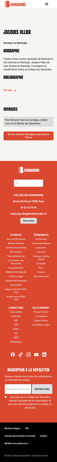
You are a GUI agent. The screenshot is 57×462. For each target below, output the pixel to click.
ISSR (16, 325)
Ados (41, 268)
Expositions (41, 247)
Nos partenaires (16, 268)
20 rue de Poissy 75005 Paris (28, 201)
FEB (16, 333)
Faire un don (28, 221)
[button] (48, 4)
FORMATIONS (16, 307)
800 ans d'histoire (16, 243)
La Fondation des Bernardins (16, 262)
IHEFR (16, 337)
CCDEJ (16, 329)
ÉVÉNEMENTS (41, 234)
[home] (16, 4)
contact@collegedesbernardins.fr (28, 213)
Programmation (41, 312)
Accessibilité (16, 285)
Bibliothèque (16, 342)
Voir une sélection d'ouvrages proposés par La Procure (28, 136)
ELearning (16, 316)
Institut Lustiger (16, 276)
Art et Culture (16, 252)
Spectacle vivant (41, 276)
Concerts (41, 252)
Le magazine (41, 316)
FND (16, 320)
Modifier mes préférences (16, 443)
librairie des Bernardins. (29, 123)
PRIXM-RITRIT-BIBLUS (16, 272)
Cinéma (41, 272)
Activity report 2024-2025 (16, 298)
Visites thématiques (41, 243)
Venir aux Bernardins (16, 239)
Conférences (41, 239)
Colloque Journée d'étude (41, 257)
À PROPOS (16, 234)
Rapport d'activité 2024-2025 (16, 291)
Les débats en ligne (41, 325)
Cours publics (16, 312)
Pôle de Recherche (16, 256)
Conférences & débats (16, 247)
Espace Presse (41, 320)
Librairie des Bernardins (16, 280)
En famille (41, 263)
